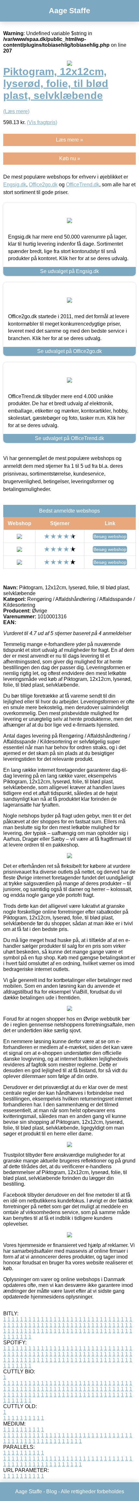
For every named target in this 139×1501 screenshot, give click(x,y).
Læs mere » (69, 139)
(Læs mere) (16, 111)
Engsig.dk (14, 184)
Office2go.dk (43, 184)
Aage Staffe (69, 10)
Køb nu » (69, 158)
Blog (51, 1491)
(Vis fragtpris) (42, 122)
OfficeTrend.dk (82, 184)
